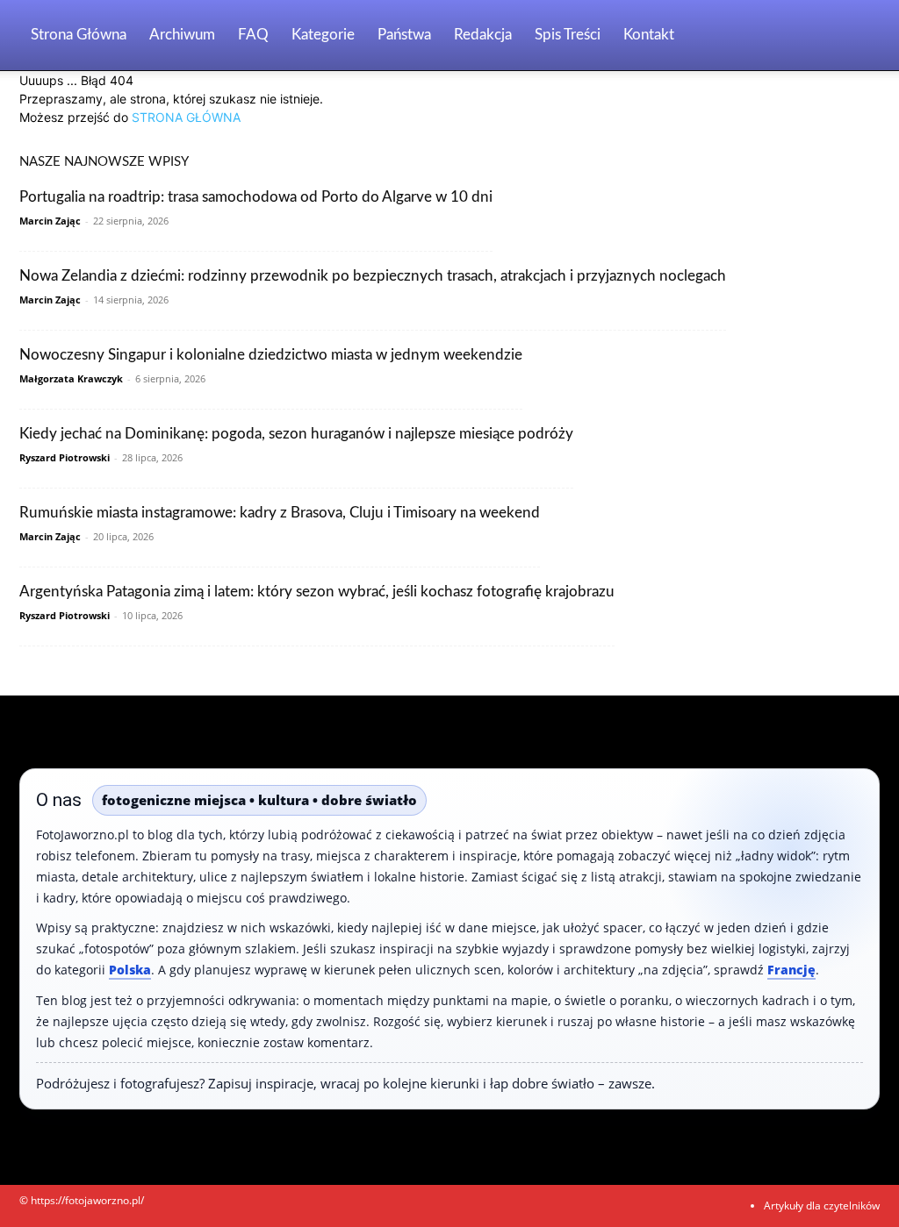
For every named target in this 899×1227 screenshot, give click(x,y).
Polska (130, 969)
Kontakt (648, 34)
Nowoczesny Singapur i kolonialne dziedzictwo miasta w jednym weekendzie (270, 354)
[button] (859, 36)
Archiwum (182, 34)
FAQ (253, 34)
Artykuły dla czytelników (822, 1205)
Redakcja (483, 34)
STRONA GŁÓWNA (186, 117)
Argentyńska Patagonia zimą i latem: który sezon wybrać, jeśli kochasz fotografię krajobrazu (317, 591)
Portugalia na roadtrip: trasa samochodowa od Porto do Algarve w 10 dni (256, 196)
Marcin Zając (50, 220)
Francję (791, 969)
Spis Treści (568, 34)
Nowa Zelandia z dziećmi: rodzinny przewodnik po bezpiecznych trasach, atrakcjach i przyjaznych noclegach (372, 275)
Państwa (404, 34)
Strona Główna (78, 34)
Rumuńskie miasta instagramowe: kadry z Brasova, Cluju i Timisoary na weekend (279, 512)
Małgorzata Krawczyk (71, 378)
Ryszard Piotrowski (64, 457)
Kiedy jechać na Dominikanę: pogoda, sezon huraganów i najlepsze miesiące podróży (296, 433)
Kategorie (323, 34)
